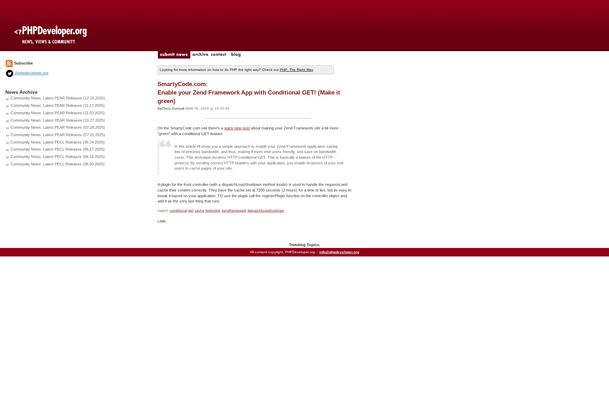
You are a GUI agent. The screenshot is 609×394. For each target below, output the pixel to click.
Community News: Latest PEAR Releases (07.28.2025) (58, 127)
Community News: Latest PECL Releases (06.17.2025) (58, 149)
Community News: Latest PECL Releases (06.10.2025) (58, 156)
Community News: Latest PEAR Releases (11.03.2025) (58, 113)
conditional (178, 210)
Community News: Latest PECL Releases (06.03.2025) (58, 164)
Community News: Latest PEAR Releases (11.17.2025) (58, 105)
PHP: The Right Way (296, 70)
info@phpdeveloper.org (339, 252)
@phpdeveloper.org (31, 73)
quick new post (237, 128)
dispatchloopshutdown (265, 210)
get (190, 210)
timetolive (213, 210)
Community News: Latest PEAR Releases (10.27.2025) (58, 120)
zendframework (234, 210)
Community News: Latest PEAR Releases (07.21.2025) (58, 135)
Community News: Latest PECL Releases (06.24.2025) (58, 142)
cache (199, 210)
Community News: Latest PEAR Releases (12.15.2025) (58, 98)
